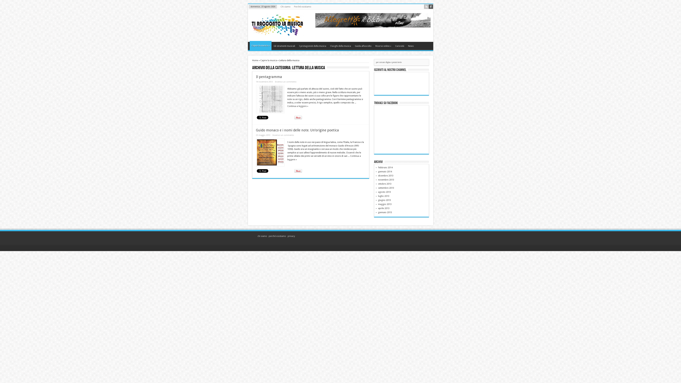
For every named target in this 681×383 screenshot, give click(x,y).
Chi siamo (285, 6)
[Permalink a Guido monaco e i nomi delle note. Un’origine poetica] (270, 165)
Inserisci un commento (286, 82)
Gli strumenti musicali (284, 46)
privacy (291, 236)
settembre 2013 (386, 188)
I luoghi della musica (340, 46)
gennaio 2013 (385, 212)
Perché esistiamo (302, 6)
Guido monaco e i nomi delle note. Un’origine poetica (297, 130)
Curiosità (399, 46)
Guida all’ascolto (363, 46)
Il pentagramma (269, 77)
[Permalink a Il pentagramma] (270, 112)
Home (255, 60)
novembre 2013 (386, 179)
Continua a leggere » (297, 106)
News (411, 46)
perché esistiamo (277, 236)
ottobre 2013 (384, 183)
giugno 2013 (384, 200)
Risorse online (383, 46)
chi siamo (262, 236)
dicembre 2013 (385, 175)
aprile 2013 (383, 208)
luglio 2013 (383, 196)
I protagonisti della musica (312, 46)
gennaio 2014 (385, 171)
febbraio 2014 (385, 167)
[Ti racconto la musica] (277, 33)
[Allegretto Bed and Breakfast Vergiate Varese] (373, 26)
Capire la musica (260, 45)
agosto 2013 (384, 192)
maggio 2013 (385, 204)
